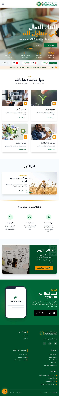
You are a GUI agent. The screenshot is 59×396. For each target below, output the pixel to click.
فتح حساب (51, 45)
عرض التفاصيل (51, 117)
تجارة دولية (53, 362)
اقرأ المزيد (24, 190)
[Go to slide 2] (30, 48)
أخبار (25, 338)
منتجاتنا (38, 45)
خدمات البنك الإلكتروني (50, 365)
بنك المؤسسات (52, 360)
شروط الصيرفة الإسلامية (20, 360)
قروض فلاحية (52, 354)
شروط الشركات (22, 357)
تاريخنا (24, 335)
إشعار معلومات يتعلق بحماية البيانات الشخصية (11, 392)
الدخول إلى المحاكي (43, 268)
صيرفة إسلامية (52, 357)
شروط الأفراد (22, 354)
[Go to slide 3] (27, 48)
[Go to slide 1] (32, 48)
